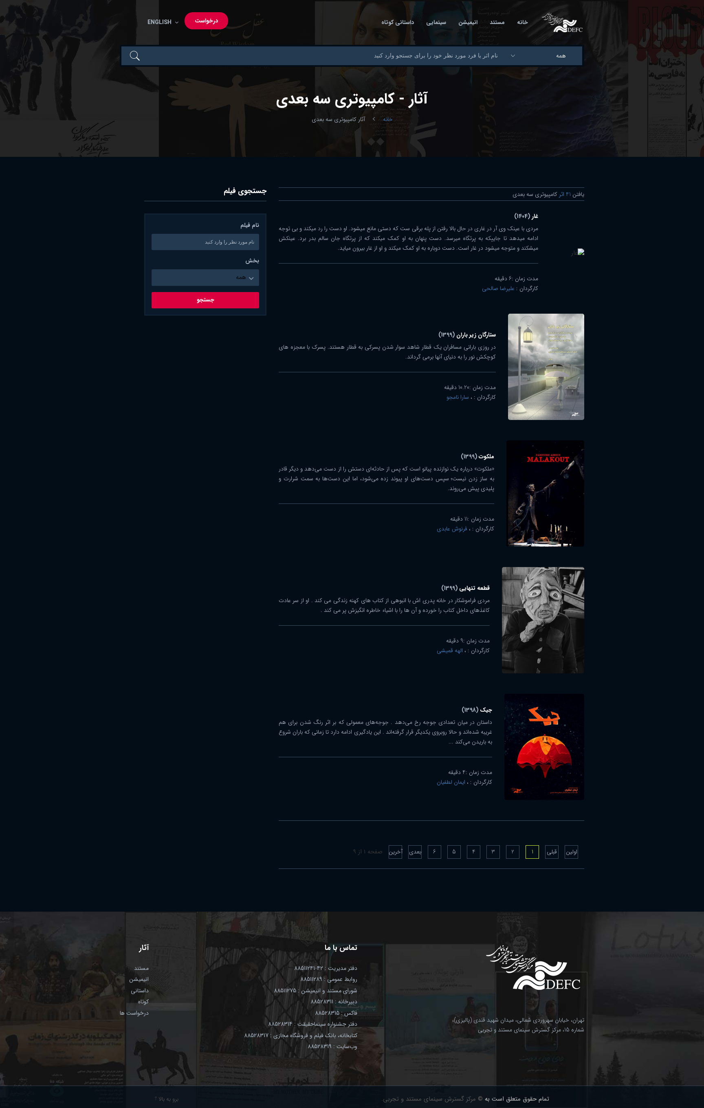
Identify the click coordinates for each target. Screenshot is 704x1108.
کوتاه (143, 1001)
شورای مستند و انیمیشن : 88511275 (315, 990)
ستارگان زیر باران (467, 334)
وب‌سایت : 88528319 (332, 1046)
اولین (571, 851)
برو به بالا (167, 1099)
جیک (477, 710)
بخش (252, 261)
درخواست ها (134, 1013)
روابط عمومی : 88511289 (328, 979)
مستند (497, 22)
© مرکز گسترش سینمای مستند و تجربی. (432, 1099)
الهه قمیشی (450, 650)
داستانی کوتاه (397, 22)
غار (526, 216)
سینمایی (436, 22)
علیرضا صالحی (498, 288)
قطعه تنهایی (465, 588)
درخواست (206, 20)
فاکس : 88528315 (336, 1013)
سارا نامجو (458, 397)
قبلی (552, 851)
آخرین (395, 851)
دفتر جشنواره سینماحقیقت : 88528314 (312, 1024)
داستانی (140, 990)
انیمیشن (467, 22)
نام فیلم (249, 225)
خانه (522, 22)
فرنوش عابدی (452, 528)
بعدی (415, 851)
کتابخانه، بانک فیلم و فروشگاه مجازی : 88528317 (300, 1035)
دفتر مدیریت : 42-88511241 (325, 968)
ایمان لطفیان (451, 782)
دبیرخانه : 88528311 (333, 1001)
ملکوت (477, 456)
